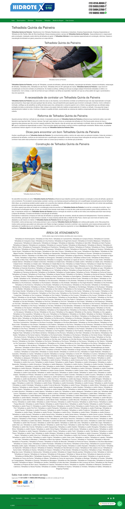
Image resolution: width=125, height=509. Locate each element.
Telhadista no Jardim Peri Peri (27, 408)
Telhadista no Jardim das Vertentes (39, 381)
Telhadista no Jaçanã (54, 358)
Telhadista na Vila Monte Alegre (33, 318)
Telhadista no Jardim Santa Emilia (43, 414)
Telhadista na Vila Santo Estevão (61, 337)
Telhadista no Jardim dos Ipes (84, 381)
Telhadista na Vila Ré (91, 331)
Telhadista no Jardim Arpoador (78, 446)
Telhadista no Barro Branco (31, 347)
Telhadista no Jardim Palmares (47, 402)
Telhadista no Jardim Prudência (79, 410)
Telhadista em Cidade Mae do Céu (53, 264)
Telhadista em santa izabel (78, 456)
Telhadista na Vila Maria (94, 314)
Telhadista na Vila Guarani (23, 308)
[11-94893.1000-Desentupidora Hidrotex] (32, 7)
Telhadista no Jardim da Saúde (99, 377)
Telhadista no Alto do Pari (67, 345)
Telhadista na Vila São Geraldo (31, 339)
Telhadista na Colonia (86, 266)
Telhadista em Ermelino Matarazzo (89, 241)
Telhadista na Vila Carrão (73, 291)
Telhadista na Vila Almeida (68, 280)
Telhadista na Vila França (29, 306)
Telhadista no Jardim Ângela (64, 362)
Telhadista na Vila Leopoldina (22, 314)
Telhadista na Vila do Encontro (43, 299)
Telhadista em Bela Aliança (101, 258)
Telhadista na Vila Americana (21, 283)
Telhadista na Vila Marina (74, 274)
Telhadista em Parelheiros (49, 247)
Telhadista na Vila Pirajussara (56, 329)
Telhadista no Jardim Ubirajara (45, 433)
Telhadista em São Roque (103, 462)
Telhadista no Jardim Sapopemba (46, 427)
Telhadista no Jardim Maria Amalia (53, 395)
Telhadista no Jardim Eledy (43, 383)
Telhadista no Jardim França (70, 385)
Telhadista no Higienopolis (21, 356)
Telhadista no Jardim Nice (88, 400)
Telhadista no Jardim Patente (35, 404)
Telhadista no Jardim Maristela (62, 398)
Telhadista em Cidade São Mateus (24, 266)
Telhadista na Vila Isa (32, 312)
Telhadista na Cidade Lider (33, 264)
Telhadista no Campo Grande (49, 352)
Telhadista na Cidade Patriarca (76, 264)
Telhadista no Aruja (95, 450)
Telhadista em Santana (95, 249)
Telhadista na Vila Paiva (65, 324)
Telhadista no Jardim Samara (21, 414)
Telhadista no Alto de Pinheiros (48, 345)
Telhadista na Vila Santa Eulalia (51, 335)
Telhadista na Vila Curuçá (88, 295)
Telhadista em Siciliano (68, 253)
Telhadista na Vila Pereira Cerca (101, 327)
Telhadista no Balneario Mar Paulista (89, 345)
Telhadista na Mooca (61, 270)
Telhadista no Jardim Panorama (68, 402)
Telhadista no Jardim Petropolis (48, 408)
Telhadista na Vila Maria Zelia (37, 255)
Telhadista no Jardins (82, 437)
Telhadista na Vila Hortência (38, 446)
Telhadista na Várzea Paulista (30, 467)
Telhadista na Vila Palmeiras (83, 324)
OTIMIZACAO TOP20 (108, 505)
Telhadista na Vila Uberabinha (37, 343)
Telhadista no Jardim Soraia (69, 429)
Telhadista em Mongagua (48, 460)
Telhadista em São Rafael (33, 253)
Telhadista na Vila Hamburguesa (84, 308)
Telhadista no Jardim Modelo (82, 398)
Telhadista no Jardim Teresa (48, 431)
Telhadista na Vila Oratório (47, 324)
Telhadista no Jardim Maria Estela (77, 395)
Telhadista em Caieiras (46, 464)
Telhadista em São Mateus (91, 251)
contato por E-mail (58, 478)
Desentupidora (21, 20)
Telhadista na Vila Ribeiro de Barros (35, 333)
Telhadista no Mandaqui (30, 439)
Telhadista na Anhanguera (46, 258)
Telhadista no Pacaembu (20, 441)
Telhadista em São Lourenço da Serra (82, 462)
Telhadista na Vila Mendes (96, 310)
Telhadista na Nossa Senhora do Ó (80, 270)
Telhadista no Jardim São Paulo (56, 425)
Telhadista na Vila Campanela (75, 289)
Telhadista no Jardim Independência (55, 389)
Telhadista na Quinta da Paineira (94, 274)
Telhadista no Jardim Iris (97, 389)
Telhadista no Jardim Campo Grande (52, 370)
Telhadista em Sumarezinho (102, 253)
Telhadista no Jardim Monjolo (102, 398)
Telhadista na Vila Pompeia (94, 329)
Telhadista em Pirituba (62, 249)
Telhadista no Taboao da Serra (76, 454)
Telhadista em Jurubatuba (37, 245)
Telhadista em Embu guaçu (56, 454)
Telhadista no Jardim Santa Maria (41, 416)
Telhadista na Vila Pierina (37, 329)
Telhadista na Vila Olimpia (29, 324)
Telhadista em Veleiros (19, 255)
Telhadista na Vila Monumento (54, 318)
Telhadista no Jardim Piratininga (91, 408)
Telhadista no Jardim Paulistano (100, 404)
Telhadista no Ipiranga (105, 356)
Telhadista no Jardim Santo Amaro (87, 418)
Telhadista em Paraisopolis (31, 247)
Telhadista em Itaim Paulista (101, 243)
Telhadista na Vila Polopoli (75, 329)
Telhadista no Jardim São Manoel (34, 425)
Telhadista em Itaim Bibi (83, 243)
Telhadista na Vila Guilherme (42, 308)
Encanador (39, 20)
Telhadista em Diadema (45, 448)
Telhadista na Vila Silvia (91, 339)
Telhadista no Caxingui (57, 354)
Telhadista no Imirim (89, 356)
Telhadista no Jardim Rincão (42, 412)
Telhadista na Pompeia (19, 274)
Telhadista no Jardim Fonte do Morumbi (47, 385)
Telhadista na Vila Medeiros (37, 310)
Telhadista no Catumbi (41, 354)
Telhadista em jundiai (50, 452)
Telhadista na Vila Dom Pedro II (65, 299)
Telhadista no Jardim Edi (25, 383)
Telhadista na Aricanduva (64, 258)
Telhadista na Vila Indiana (78, 310)
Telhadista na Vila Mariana (52, 316)
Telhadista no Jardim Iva (53, 391)
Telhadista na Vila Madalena (59, 314)
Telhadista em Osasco (45, 450)
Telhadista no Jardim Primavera (36, 410)
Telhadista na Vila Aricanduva (62, 285)
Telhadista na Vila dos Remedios (23, 301)
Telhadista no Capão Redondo (91, 352)
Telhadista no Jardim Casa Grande (25, 372)
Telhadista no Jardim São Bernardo (54, 421)
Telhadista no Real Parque (28, 418)
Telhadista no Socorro (76, 416)
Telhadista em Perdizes (83, 247)
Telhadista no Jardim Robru (81, 412)
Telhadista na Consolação (102, 266)
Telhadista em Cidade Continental (35, 262)
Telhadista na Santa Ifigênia (72, 276)
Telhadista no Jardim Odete (27, 402)
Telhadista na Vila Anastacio (41, 283)
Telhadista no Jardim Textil (66, 431)
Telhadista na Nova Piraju (80, 444)
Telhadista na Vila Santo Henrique (84, 337)
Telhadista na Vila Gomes (82, 306)
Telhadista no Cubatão (49, 467)
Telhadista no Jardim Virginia (42, 437)
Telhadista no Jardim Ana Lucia (24, 362)
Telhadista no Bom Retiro (81, 347)
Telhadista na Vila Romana (56, 333)
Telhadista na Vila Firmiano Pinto (70, 303)
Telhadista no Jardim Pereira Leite (87, 406)
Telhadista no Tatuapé (60, 416)
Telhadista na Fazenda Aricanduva (24, 268)
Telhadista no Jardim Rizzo (62, 412)
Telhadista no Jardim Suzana (89, 429)
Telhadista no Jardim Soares (26, 429)
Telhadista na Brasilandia (37, 260)
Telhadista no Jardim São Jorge (91, 423)
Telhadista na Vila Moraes (73, 318)
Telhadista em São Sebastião (67, 460)
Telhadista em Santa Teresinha (92, 276)
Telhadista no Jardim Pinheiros (70, 408)
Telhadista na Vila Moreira (91, 318)
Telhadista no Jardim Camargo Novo (27, 370)
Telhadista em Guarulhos (80, 450)
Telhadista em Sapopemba (51, 253)
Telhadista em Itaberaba (66, 243)
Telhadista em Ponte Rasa (36, 274)
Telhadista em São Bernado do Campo (66, 448)
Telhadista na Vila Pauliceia (57, 327)
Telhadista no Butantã (94, 349)
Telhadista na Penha (83, 272)
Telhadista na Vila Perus (20, 329)
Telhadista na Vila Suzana (77, 341)
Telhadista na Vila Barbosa (100, 285)
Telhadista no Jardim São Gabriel (48, 423)
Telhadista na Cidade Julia (94, 262)
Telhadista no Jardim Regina (100, 410)
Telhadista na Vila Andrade (60, 283)
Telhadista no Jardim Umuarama (87, 433)
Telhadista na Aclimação (56, 255)
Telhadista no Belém (48, 347)
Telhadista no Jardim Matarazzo (52, 364)
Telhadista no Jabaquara (22, 358)
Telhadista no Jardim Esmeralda (63, 383)
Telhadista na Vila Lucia (41, 314)
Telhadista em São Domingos (31, 251)
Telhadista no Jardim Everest (103, 383)
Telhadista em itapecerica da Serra (98, 454)
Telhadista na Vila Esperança (95, 301)
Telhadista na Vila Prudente (74, 331)
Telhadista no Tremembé (86, 439)
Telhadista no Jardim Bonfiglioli (99, 366)
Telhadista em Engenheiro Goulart (66, 241)
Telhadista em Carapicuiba (86, 460)
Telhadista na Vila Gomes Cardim (102, 306)
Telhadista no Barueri (29, 448)
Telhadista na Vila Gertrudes (63, 306)
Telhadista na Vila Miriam (71, 316)
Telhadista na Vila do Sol (84, 299)
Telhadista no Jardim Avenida (93, 364)
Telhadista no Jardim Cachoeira (81, 368)
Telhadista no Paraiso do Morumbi (55, 441)
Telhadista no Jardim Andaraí (44, 362)
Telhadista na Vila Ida (103, 308)
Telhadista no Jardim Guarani (29, 387)
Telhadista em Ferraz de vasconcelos (62, 458)
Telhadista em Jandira (41, 462)
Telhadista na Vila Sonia (43, 341)
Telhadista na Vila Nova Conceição (41, 322)
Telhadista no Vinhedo (80, 467)
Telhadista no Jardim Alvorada (30, 360)
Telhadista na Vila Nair (25, 320)
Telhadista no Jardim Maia (88, 393)
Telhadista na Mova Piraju (101, 270)
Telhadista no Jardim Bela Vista (35, 366)
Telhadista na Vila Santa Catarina (29, 335)
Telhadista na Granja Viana (65, 268)
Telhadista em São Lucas (73, 251)
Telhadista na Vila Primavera (35, 331)
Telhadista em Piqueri (29, 249)
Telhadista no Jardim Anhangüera (86, 362)
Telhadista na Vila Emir (58, 301)
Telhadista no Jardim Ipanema (78, 389)
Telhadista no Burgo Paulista (77, 349)
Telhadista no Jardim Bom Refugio (77, 366)
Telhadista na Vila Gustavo (102, 299)
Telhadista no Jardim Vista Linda (63, 437)
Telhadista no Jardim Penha (66, 406)
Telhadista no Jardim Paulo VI (22, 406)
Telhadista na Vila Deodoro (87, 297)
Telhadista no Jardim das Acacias (77, 377)
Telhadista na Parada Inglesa (65, 272)
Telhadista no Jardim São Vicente (23, 427)
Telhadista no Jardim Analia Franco (99, 360)
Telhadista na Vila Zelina (89, 343)
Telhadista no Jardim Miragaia (92, 379)
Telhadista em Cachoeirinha (63, 239)
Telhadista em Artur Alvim (44, 239)
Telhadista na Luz (47, 270)
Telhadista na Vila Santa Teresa (92, 335)
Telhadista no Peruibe (97, 458)
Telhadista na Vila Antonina (24, 285)
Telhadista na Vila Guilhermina (63, 308)
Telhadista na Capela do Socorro (74, 260)
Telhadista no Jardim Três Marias (87, 431)
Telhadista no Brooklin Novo (36, 349)
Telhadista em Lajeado (97, 437)
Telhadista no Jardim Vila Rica (22, 437)
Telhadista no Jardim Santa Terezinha (62, 418)
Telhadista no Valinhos (105, 452)
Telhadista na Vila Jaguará (64, 312)
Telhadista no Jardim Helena (93, 387)
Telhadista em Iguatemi (74, 356)
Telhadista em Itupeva (64, 467)
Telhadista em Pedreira (66, 247)
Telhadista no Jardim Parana (89, 402)
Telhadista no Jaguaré (69, 358)
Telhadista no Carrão (26, 354)
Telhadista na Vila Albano (90, 278)
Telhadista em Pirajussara (45, 249)
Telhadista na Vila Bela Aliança (57, 287)
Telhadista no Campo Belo (30, 352)
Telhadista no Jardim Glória (89, 385)
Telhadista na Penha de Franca (78, 441)
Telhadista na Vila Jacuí (47, 312)
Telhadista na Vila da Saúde (27, 297)
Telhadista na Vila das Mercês (68, 297)
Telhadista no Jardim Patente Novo (57, 404)
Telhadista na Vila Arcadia (43, 285)
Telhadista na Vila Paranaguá (103, 324)
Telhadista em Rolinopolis (78, 249)
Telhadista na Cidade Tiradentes (47, 266)
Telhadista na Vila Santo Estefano (38, 337)
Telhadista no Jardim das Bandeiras (25, 379)
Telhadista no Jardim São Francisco (25, 423)
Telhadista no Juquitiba (77, 464)
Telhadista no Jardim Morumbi (69, 400)
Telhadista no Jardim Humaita (33, 389)
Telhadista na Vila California (55, 289)
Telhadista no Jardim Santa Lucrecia (91, 414)
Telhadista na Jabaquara (39, 327)
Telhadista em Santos (29, 450)
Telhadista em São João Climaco (53, 251)
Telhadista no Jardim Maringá (41, 398)
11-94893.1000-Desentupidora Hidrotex (26, 505)
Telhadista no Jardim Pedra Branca (44, 406)
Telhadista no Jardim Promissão (57, 410)
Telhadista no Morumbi (102, 439)
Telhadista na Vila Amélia (103, 280)
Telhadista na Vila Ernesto (75, 301)
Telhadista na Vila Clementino (70, 293)
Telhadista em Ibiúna (62, 464)
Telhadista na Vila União (56, 343)
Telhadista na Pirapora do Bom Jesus (26, 464)
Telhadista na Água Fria (91, 255)
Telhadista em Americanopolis (25, 239)
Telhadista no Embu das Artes (59, 462)
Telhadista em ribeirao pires (33, 452)
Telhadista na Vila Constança (31, 295)
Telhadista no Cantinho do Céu (70, 352)
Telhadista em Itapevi (26, 462)
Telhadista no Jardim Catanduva (47, 372)
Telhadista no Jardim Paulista (79, 404)
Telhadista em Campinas (38, 454)
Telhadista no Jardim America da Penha (74, 360)
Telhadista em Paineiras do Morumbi (25, 272)
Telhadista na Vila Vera (72, 343)
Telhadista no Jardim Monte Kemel (24, 400)
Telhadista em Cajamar (21, 454)
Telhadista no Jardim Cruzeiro (85, 375)
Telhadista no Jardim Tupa (25, 433)
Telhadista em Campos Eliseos (83, 239)
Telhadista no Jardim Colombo (65, 375)
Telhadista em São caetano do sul (91, 448)
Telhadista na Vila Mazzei (94, 289)
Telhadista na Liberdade (33, 270)
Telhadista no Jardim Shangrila (88, 427)
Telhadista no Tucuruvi (69, 439)
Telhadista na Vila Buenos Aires (34, 289)
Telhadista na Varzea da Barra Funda (69, 278)
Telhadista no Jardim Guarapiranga (51, 387)
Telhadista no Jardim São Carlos (77, 421)
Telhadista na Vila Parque (21, 327)
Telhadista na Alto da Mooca (28, 345)
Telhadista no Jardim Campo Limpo (76, 370)
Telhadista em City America (45, 241)
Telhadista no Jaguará (38, 358)
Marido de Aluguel (58, 20)
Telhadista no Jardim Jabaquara (72, 391)
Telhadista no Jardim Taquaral (28, 431)
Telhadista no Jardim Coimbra (44, 375)
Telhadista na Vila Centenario (28, 293)
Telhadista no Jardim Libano (28, 393)
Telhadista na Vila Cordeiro (51, 295)
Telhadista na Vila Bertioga (77, 287)
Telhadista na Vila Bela (38, 287)
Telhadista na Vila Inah (19, 310)
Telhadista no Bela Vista (20, 260)
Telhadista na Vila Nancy (42, 320)
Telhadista (47, 20)
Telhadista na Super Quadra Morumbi (43, 278)
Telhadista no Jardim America (50, 360)
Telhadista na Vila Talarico (96, 341)
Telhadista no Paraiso (36, 441)
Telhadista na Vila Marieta (46, 272)
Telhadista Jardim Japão (20, 446)
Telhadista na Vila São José (52, 339)
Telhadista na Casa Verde (94, 260)
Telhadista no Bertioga (82, 458)
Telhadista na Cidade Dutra (56, 262)
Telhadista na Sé (24, 278)
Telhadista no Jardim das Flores (48, 379)
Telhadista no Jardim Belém (56, 366)
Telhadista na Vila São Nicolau (72, 339)
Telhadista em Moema (95, 245)
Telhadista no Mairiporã (93, 464)
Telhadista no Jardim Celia (88, 372)
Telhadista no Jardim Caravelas (99, 370)
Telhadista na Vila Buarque (96, 287)
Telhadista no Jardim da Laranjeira (31, 377)
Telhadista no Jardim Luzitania (69, 393)
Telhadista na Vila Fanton (30, 303)
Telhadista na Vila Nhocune (60, 320)
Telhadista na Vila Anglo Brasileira (81, 283)
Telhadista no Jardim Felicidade (23, 385)
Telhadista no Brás (20, 349)
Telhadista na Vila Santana (72, 335)
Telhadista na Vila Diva (105, 297)
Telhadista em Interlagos (50, 243)
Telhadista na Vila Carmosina (54, 291)
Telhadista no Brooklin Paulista (56, 349)
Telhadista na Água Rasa (28, 258)
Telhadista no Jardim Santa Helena (67, 414)
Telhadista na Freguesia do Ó (45, 268)
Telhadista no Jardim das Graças (70, 379)
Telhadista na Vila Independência (58, 310)
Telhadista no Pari (43, 418)
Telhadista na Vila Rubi (74, 333)
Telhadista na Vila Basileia (21, 287)
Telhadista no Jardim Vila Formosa (75, 435)
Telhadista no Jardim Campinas (103, 368)
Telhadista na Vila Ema (42, 301)
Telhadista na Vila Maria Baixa (33, 316)
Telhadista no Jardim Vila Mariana (99, 435)
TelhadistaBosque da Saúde (100, 347)
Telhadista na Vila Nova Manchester (65, 322)
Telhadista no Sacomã (91, 416)
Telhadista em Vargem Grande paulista (70, 452)
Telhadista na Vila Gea (45, 306)
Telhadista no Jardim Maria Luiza (99, 395)
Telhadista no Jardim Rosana (100, 412)
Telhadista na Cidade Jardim (75, 262)
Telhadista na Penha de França (101, 272)
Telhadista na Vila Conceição (90, 293)
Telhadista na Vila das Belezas (47, 297)
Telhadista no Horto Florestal (40, 356)
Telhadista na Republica (35, 276)
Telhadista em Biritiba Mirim (24, 456)
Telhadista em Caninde (101, 239)
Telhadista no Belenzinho (64, 347)
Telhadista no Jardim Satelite (67, 427)
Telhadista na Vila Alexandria (48, 280)
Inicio (13, 20)
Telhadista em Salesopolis (59, 456)
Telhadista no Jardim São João (70, 423)
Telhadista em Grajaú (105, 354)
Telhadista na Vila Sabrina (91, 333)
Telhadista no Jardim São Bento (31, 421)
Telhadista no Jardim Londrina (48, 393)
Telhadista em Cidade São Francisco (99, 264)
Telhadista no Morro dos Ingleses (50, 439)
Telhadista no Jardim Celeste (68, 372)
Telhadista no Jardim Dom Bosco (62, 381)
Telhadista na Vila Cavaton (91, 291)
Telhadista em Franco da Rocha (23, 458)
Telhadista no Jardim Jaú (92, 391)
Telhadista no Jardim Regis (23, 412)
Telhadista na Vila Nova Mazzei (89, 322)
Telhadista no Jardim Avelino (73, 364)
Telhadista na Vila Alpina (85, 280)
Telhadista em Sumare (84, 253)
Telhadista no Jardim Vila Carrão (52, 435)
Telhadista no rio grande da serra (98, 456)
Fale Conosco (70, 20)
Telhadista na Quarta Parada (55, 274)
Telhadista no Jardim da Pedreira (54, 377)
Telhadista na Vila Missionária (90, 316)
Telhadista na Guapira (82, 268)
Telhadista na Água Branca (74, 255)
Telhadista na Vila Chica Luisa (49, 293)
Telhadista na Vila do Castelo (22, 299)
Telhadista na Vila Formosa (91, 303)
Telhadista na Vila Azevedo (82, 285)
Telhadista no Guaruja (32, 460)
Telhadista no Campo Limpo (23, 444)
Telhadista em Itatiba (95, 467)
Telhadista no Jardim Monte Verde (48, 400)
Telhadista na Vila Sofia (26, 341)
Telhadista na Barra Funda (82, 258)
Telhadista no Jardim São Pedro (78, 425)
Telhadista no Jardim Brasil (41, 368)
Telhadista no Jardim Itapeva (35, 391)
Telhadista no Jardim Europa (84, 383)
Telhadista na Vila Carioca (35, 291)
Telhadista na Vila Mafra (78, 314)
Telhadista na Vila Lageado (102, 312)
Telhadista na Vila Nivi (77, 320)
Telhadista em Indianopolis (32, 243)
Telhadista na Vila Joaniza (83, 312)
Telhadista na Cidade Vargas (68, 266)
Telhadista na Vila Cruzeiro (70, 295)
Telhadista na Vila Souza (60, 341)
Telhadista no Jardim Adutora (86, 358)
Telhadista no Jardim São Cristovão (100, 421)
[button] (119, 503)
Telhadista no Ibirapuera (58, 356)
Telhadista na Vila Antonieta (103, 283)
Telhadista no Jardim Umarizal (66, 433)
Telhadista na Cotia (90, 452)
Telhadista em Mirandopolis (77, 245)
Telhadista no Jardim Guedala (73, 387)
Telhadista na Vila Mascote (29, 280)
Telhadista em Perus (98, 247)
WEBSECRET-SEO (94, 505)
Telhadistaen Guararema (42, 456)
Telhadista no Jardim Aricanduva (30, 364)
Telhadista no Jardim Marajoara (31, 395)
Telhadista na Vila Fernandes (48, 303)
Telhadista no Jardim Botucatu (21, 368)
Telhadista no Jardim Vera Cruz (30, 435)
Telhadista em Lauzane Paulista (57, 245)
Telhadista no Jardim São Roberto (101, 425)
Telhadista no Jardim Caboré (60, 368)
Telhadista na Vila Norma (94, 320)
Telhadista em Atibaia (41, 458)
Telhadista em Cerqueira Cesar (25, 241)
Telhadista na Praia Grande (62, 450)
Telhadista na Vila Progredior (54, 331)
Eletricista (30, 20)
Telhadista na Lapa (96, 268)
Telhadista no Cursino (90, 354)
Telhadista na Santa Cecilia (53, 276)
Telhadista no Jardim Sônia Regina (47, 429)
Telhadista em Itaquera (20, 245)
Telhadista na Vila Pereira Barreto (78, 327)
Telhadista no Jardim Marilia (22, 398)
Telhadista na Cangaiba (54, 260)
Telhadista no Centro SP (74, 354)
